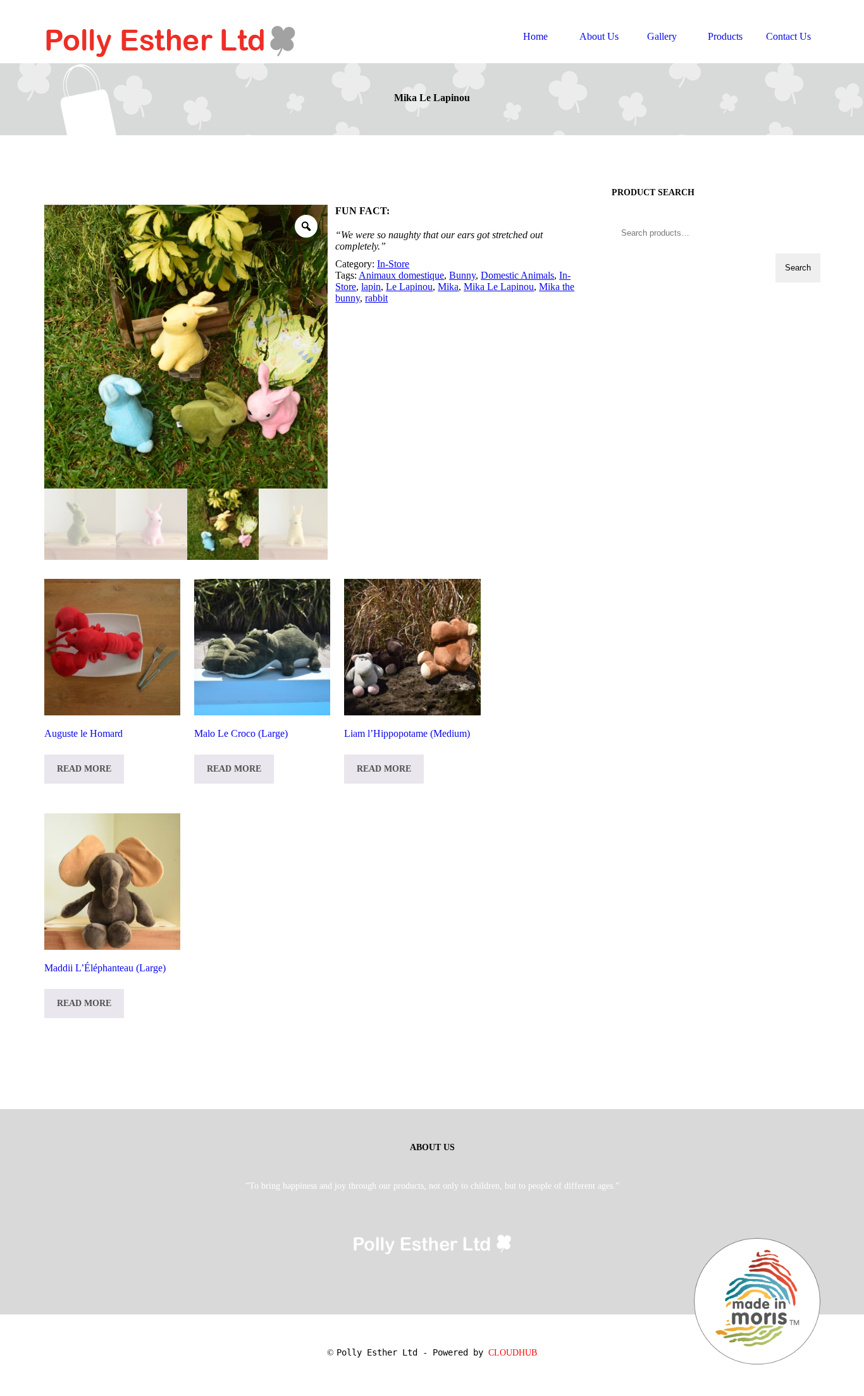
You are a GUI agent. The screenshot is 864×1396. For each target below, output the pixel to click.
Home (535, 36)
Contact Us (788, 36)
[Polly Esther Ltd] (170, 28)
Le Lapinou (409, 286)
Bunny (462, 275)
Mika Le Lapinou (499, 286)
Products (725, 36)
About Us (599, 36)
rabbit (376, 298)
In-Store (393, 263)
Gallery (662, 36)
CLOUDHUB (512, 1352)
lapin (371, 286)
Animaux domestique (401, 275)
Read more (84, 769)
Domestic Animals (517, 275)
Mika (448, 286)
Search (798, 267)
